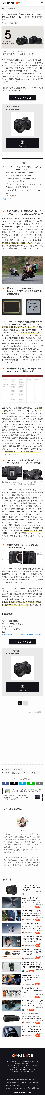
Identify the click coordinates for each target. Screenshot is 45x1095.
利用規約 (35, 1082)
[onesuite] (13, 3)
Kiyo (22, 830)
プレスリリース (12, 51)
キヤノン (35, 773)
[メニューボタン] (42, 3)
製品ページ (24, 51)
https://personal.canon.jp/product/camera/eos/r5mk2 (22, 635)
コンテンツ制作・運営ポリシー (15, 1085)
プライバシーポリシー (32, 1085)
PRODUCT (17, 769)
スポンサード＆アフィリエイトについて (19, 1082)
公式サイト (22, 143)
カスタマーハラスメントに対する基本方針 (18, 1088)
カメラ (26, 773)
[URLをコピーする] (39, 783)
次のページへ (8, 199)
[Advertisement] (22, 739)
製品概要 (13, 196)
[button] (5, 783)
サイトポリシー (33, 1079)
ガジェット (16, 773)
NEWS (7, 769)
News (7, 773)
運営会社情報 (11, 1079)
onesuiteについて (21, 1079)
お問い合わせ (36, 1088)
